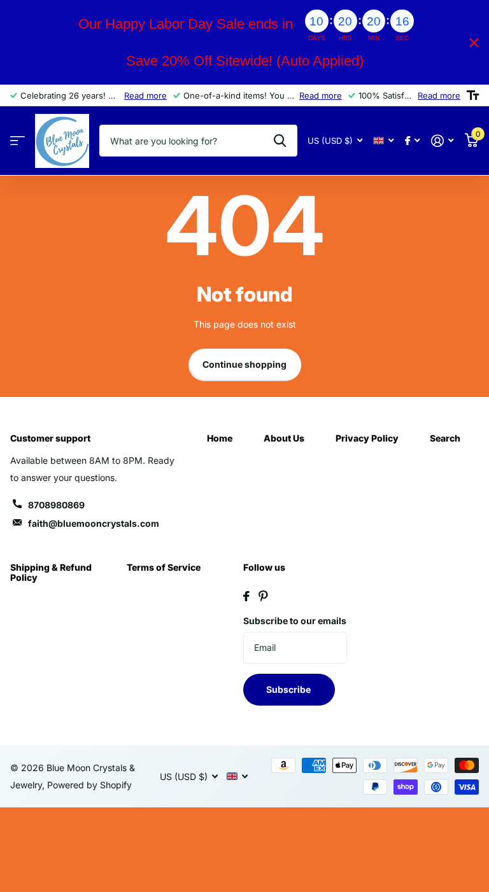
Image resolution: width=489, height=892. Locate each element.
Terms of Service (164, 567)
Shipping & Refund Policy (51, 572)
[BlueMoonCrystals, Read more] (412, 141)
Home (219, 438)
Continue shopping (244, 364)
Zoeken (279, 141)
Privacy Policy (367, 438)
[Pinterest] (263, 596)
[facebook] (246, 596)
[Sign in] (442, 141)
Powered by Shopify (89, 784)
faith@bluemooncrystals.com (93, 523)
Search (445, 438)
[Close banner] (474, 42)
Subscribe (289, 689)
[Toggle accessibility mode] (473, 95)
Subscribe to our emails (294, 620)
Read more (145, 95)
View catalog (17, 141)
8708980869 (56, 504)
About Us (284, 438)
